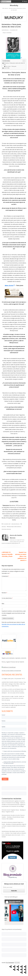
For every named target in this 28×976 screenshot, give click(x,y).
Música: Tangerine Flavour (8, 811)
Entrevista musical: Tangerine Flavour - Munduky (13, 810)
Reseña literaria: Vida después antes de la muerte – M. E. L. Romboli (14, 834)
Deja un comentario (7, 32)
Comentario (5, 576)
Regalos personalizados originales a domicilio (14, 658)
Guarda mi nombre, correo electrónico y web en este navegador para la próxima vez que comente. (14, 613)
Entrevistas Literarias (6, 529)
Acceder (17, 962)
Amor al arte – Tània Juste (10, 66)
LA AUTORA (6, 68)
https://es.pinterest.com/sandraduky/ (12, 929)
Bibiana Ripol (11, 526)
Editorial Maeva (17, 526)
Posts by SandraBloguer (11, 897)
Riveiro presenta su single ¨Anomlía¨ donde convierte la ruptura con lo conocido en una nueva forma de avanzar (13, 698)
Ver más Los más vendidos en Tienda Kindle (11, 670)
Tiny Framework (10, 962)
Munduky (14, 5)
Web (3, 603)
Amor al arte (10, 285)
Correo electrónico (7, 598)
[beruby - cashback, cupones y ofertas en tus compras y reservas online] (12, 850)
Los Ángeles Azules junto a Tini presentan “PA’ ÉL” (13, 678)
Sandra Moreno (5, 30)
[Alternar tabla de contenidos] (23, 61)
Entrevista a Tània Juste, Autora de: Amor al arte (14, 63)
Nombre (4, 592)
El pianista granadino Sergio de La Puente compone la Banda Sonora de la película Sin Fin (14, 826)
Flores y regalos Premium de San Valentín (13, 662)
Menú (25, 1)
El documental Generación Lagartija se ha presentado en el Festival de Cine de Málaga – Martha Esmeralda (13, 802)
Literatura (4, 526)
